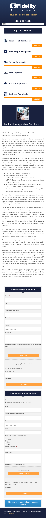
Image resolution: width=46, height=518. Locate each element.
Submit (24, 384)
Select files (24, 355)
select (37, 46)
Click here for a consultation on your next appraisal (23, 503)
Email (8, 442)
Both (8, 444)
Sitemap (11, 513)
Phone (9, 439)
